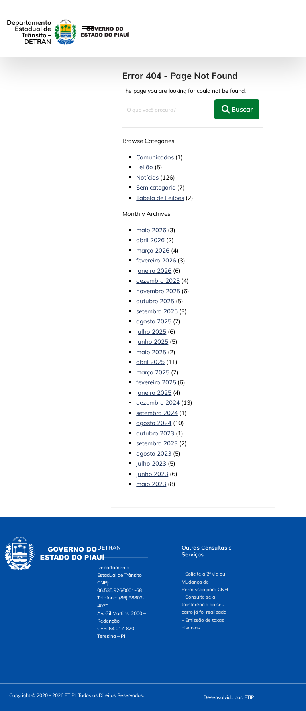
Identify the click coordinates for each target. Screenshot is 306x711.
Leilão (144, 167)
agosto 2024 (153, 423)
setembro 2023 (157, 443)
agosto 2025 (153, 321)
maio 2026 (151, 230)
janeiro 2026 (153, 270)
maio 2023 (151, 484)
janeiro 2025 (153, 392)
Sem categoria (156, 187)
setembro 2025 (157, 311)
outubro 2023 (155, 433)
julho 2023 (151, 463)
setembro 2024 (157, 413)
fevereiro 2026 (156, 260)
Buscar (241, 109)
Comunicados (155, 157)
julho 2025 (151, 331)
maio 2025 (151, 352)
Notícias (147, 177)
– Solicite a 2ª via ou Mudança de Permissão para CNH (205, 581)
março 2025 (152, 372)
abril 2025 (150, 362)
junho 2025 (152, 341)
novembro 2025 (158, 291)
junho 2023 (152, 474)
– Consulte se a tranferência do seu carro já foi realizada (204, 604)
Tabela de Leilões (160, 198)
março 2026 (152, 250)
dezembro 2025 (158, 280)
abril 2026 (150, 240)
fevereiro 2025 (156, 382)
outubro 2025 (155, 301)
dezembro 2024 (158, 402)
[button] (51, 29)
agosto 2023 (153, 453)
